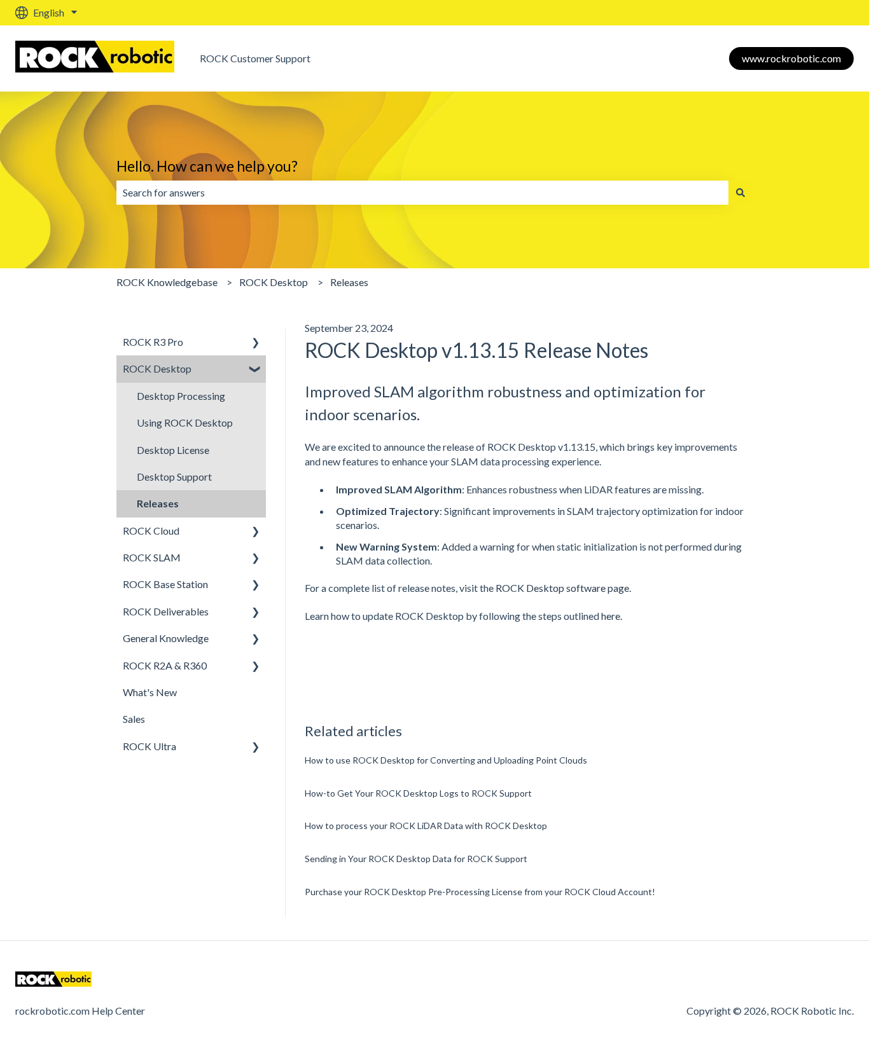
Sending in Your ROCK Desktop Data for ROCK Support (416, 858)
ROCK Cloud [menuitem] (151, 531)
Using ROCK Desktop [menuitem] (185, 422)
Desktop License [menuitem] (173, 450)
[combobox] (422, 193)
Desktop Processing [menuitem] (181, 396)
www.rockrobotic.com (791, 58)
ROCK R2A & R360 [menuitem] (165, 665)
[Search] (740, 193)
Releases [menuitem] (158, 503)
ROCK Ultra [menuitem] (149, 746)
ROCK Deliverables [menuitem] (166, 611)
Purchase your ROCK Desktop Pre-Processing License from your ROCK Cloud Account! (480, 891)
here (610, 616)
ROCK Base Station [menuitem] (165, 584)
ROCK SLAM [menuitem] (152, 557)
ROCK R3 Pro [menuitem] (153, 342)
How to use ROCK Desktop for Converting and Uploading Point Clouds (446, 760)
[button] (256, 343)
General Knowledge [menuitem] (166, 638)
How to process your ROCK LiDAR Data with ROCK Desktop (426, 825)
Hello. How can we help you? (207, 166)
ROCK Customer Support (255, 58)
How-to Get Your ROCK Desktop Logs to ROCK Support (418, 793)
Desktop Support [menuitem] (174, 476)
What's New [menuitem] (150, 692)
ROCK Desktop (273, 282)
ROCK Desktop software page (562, 588)
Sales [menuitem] (134, 719)
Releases (349, 282)
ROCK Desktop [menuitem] (157, 368)
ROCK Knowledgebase (167, 282)
